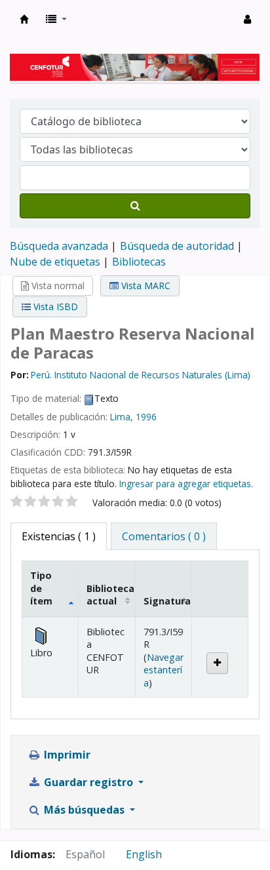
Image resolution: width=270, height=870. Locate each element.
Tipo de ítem (41, 588)
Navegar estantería (163, 670)
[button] (56, 19)
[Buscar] (135, 205)
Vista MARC (144, 285)
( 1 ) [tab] (59, 536)
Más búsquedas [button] (84, 809)
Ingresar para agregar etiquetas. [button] (186, 483)
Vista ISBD (54, 306)
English (144, 854)
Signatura (167, 601)
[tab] (164, 536)
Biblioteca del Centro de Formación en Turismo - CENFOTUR (24, 19)
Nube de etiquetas (55, 261)
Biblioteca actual (110, 594)
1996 (146, 416)
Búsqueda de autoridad (177, 246)
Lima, (121, 416)
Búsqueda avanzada (59, 246)
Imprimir (65, 754)
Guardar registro (88, 782)
